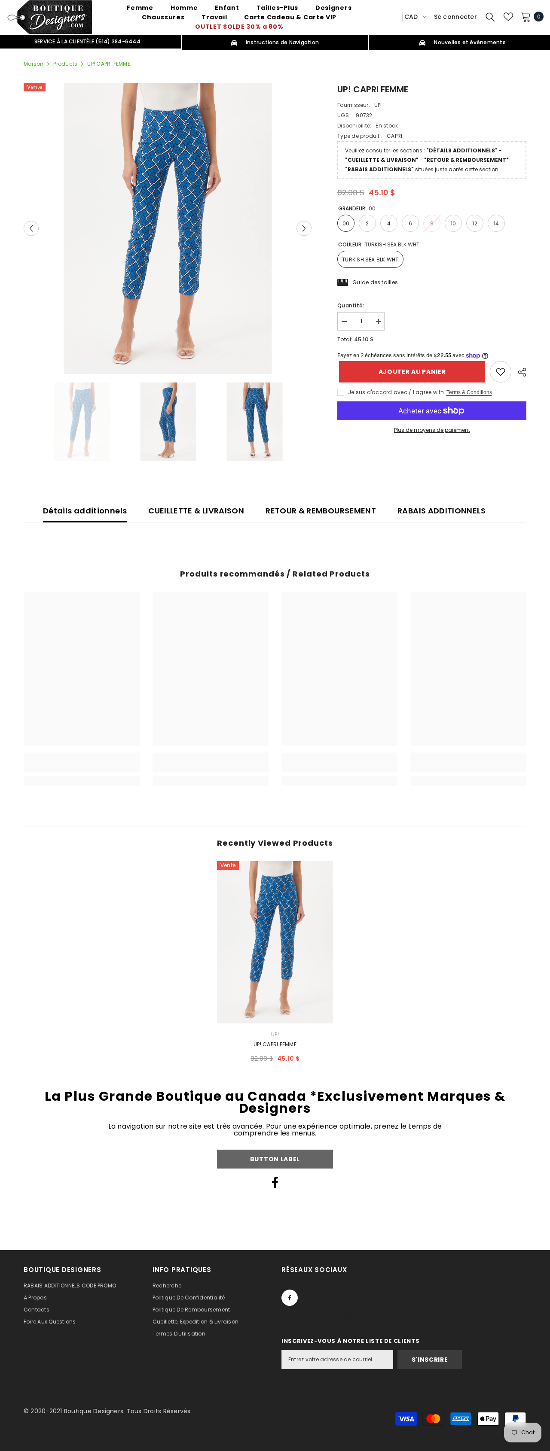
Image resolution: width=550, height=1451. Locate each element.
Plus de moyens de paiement (432, 430)
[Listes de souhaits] (508, 16)
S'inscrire (430, 1359)
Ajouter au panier (410, 371)
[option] (168, 228)
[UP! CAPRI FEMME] (275, 942)
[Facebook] (275, 1182)
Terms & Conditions (469, 392)
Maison (33, 63)
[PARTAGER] (518, 372)
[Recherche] (490, 17)
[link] (500, 371)
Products (65, 63)
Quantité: (350, 305)
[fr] (392, 16)
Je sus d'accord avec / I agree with (396, 392)
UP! (378, 105)
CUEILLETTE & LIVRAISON (196, 510)
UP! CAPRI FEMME (275, 1044)
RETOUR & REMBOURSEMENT (321, 510)
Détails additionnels (85, 510)
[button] (31, 228)
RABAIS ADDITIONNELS (441, 510)
